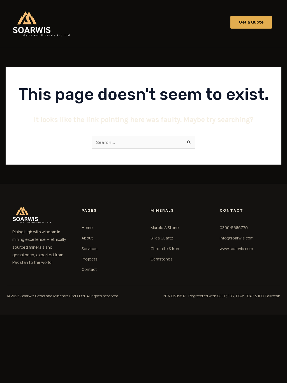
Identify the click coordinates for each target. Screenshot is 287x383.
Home (87, 227)
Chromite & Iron (165, 248)
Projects (90, 259)
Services (90, 248)
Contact (89, 269)
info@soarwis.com (237, 238)
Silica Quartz (162, 238)
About (87, 238)
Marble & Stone (165, 227)
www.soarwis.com (236, 248)
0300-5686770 (234, 227)
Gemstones (162, 259)
